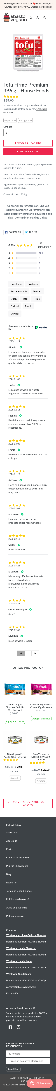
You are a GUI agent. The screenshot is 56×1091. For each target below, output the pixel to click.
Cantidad (7, 126)
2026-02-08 (14, 508)
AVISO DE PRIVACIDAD (21, 1078)
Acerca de (11, 840)
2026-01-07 (14, 379)
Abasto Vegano (18, 1084)
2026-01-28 (14, 474)
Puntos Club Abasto (17, 865)
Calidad (15, 306)
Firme (36, 298)
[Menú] (50, 17)
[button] (11, 96)
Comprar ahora (28, 151)
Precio (28, 306)
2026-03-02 (14, 443)
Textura (37, 291)
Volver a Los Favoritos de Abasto (30, 803)
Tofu (25, 298)
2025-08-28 (14, 565)
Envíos (9, 849)
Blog (8, 874)
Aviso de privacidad (16, 907)
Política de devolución (18, 899)
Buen (14, 298)
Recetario (11, 882)
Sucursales (12, 832)
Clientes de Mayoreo (17, 857)
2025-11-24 (14, 341)
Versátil (15, 313)
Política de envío (15, 915)
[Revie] (41, 327)
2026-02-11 (14, 539)
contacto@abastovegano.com (21, 986)
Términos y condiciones (19, 890)
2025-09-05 (14, 630)
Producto (33, 283)
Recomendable (19, 291)
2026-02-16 (14, 409)
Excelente (16, 283)
